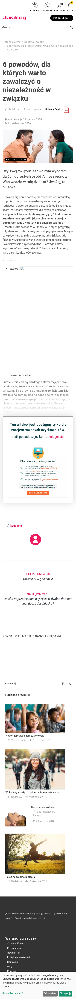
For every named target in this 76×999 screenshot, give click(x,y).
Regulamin (13, 961)
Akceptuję (65, 993)
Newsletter (13, 952)
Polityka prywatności (18, 957)
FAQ (9, 966)
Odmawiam (50, 993)
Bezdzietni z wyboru (42, 807)
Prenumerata (14, 947)
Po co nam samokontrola (20, 877)
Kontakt (11, 971)
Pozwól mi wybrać (12, 993)
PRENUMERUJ (61, 18)
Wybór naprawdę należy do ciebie (25, 735)
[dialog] (38, 985)
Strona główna (12, 42)
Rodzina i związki (34, 42)
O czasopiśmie (15, 943)
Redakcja (13, 109)
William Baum (19, 740)
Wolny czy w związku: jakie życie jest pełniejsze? (33, 792)
